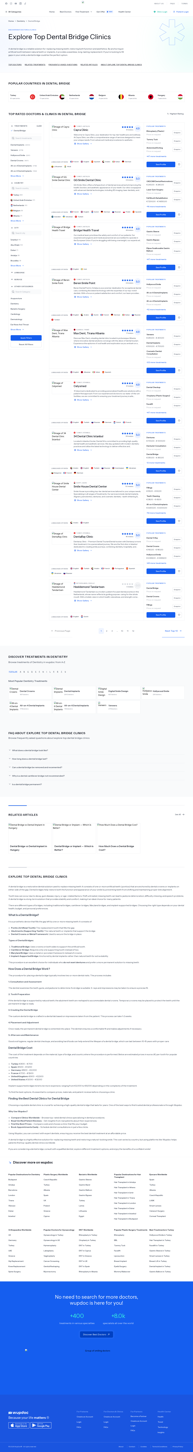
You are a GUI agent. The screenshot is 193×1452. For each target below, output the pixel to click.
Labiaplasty (49, 1251)
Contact (132, 1447)
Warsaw (11, 1206)
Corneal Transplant (157, 1216)
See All (178, 814)
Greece (47, 1211)
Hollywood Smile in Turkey (160, 1235)
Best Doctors (65, 12)
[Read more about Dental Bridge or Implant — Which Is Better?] (74, 833)
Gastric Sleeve (153, 231)
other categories (23, 286)
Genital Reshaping (51, 1266)
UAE (10, 1251)
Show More (16, 176)
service (18, 279)
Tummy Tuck (152, 139)
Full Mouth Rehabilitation (157, 198)
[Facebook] (6, 3)
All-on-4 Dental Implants (24, 166)
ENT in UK (83, 1261)
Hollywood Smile (20, 155)
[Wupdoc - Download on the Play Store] (40, 1425)
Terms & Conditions (159, 1447)
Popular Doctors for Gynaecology (59, 1230)
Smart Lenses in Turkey (159, 1256)
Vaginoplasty (49, 1256)
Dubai (14, 250)
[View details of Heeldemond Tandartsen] (61, 588)
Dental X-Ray (152, 538)
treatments (28, 126)
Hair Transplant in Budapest (126, 1219)
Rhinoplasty (119, 1235)
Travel (160, 1422)
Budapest (12, 1179)
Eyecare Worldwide (158, 1174)
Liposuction (119, 1256)
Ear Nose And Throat (20, 324)
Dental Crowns (20, 160)
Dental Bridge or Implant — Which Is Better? (73, 848)
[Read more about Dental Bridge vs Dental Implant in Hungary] (30, 833)
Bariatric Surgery (18, 309)
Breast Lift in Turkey (158, 1261)
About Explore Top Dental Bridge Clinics (121, 64)
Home (52, 12)
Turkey (18, 195)
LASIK (151, 1200)
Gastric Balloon (85, 1190)
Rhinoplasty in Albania (88, 1271)
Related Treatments (35, 64)
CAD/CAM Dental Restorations (160, 181)
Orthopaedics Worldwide (19, 1230)
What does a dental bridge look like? (30, 750)
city (16, 228)
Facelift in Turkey (156, 1245)
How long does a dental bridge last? (29, 759)
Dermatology (16, 319)
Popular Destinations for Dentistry (24, 1174)
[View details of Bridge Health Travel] (61, 231)
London (11, 1195)
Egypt (81, 1216)
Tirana (11, 1200)
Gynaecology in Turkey (53, 1235)
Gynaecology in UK (52, 1240)
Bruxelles (16, 260)
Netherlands (20, 205)
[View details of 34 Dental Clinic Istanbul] (61, 437)
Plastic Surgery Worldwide (56, 1174)
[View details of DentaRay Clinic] (61, 538)
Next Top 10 (171, 631)
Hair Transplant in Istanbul (125, 1213)
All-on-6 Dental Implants (24, 171)
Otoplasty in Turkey (87, 1240)
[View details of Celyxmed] (61, 387)
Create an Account (85, 1417)
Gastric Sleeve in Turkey (159, 1251)
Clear (39, 126)
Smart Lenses (155, 1206)
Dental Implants (20, 145)
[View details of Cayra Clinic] (61, 131)
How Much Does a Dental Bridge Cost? (116, 848)
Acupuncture (16, 298)
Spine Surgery (14, 1271)
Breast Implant (120, 1261)
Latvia (81, 1206)
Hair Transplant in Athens (124, 1187)
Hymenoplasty (50, 1245)
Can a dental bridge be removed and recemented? (37, 767)
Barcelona (12, 1190)
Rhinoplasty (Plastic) (155, 131)
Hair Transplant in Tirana (124, 1198)
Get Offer (104, 12)
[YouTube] (16, 3)
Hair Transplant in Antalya (125, 1182)
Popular (13, 671)
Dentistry (15, 303)
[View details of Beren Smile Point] (61, 284)
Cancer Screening (51, 1261)
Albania (17, 216)
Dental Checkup (153, 387)
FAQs (79, 1427)
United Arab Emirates (24, 200)
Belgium (18, 210)
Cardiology (15, 314)
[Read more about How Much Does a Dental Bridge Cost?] (118, 833)
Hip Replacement (16, 1261)
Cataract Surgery (156, 1211)
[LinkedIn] (20, 3)
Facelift (150, 404)
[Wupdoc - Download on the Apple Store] (18, 1425)
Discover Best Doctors (94, 1334)
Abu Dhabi (17, 245)
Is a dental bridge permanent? (27, 784)
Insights (161, 1432)
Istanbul (11, 1216)
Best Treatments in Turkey (161, 1230)
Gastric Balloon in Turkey (160, 1271)
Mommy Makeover (122, 1271)
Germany (12, 1240)
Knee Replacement (16, 1266)
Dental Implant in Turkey (159, 1266)
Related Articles (89, 64)
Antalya (15, 255)
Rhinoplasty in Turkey (88, 1235)
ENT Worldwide (86, 1230)
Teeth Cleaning (153, 496)
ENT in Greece (85, 1256)
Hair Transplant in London (125, 1203)
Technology (163, 1427)
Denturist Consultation (156, 446)
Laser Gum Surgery (155, 189)
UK (45, 1200)
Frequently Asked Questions (63, 64)
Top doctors (15, 64)
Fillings (149, 488)
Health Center (124, 12)
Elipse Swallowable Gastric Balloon (158, 249)
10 (122, 631)
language (19, 272)
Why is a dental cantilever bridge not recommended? (38, 775)
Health (160, 1417)
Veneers (17, 150)
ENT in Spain (84, 1266)
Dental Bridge (20, 130)
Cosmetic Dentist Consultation (154, 352)
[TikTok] (25, 3)
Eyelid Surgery (120, 1266)
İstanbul (16, 240)
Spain (46, 1195)
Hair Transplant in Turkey (160, 1240)
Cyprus (47, 1216)
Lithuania (83, 1211)
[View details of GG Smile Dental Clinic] (61, 181)
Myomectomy (50, 1271)
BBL (116, 1240)
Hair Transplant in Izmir (124, 1192)
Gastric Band (84, 1185)
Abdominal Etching (155, 148)
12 (133, 631)
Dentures (151, 437)
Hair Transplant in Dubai (124, 1208)
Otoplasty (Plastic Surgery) (158, 396)
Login (79, 1422)
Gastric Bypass (153, 240)
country (19, 183)
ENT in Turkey (85, 1245)
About (121, 1447)
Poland (47, 1206)
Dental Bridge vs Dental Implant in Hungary (28, 848)
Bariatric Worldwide (88, 1174)
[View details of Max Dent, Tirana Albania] (61, 334)
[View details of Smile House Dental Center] (61, 488)
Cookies (143, 1447)
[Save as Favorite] (179, 164)
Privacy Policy (178, 1447)
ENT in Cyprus (85, 1251)
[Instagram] (11, 3)
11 (127, 631)
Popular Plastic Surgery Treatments (130, 1230)
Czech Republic (50, 1179)
